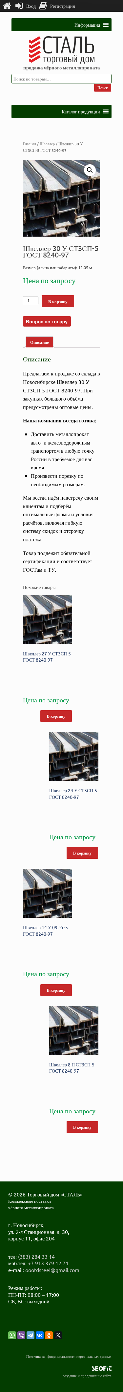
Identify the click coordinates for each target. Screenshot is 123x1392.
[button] (87, 24)
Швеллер (47, 143)
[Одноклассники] (49, 1335)
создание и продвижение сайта (87, 1375)
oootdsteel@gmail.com (52, 1270)
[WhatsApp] (12, 1335)
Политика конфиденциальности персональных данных (69, 1356)
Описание (39, 342)
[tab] (39, 342)
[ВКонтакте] (40, 1335)
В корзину (58, 301)
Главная (29, 143)
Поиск (102, 87)
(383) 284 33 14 (36, 1256)
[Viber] (21, 1335)
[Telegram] (30, 1335)
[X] (58, 1335)
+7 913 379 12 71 (48, 1263)
